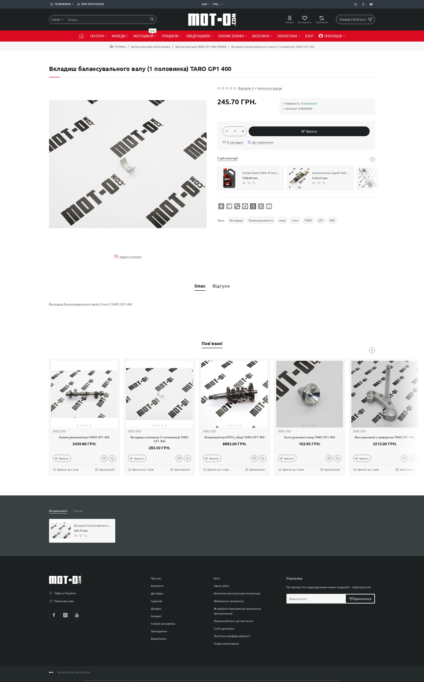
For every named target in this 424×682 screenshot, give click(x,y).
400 (332, 220)
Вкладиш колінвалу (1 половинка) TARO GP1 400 (160, 439)
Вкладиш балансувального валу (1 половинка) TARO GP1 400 (93, 525)
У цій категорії (227, 158)
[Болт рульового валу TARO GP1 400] (309, 394)
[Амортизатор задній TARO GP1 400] (299, 178)
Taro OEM (59, 430)
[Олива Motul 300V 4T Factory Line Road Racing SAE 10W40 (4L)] (229, 178)
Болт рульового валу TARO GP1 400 (309, 437)
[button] (309, 131)
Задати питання (130, 256)
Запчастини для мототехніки (150, 46)
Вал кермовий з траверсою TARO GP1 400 (385, 437)
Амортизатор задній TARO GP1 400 (331, 173)
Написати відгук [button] (269, 88)
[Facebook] (54, 615)
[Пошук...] (152, 19)
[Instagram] (65, 615)
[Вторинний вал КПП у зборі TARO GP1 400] (234, 394)
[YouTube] (77, 615)
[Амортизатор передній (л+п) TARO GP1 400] (369, 178)
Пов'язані (212, 343)
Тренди (78, 511)
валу (282, 220)
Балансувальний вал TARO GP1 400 (84, 437)
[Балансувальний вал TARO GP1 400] (84, 394)
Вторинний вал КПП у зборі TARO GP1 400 (234, 437)
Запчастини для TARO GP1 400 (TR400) (200, 46)
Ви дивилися (58, 511)
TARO (308, 220)
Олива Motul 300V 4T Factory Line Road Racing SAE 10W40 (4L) (261, 173)
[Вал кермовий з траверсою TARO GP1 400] (384, 394)
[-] (226, 131)
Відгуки (221, 286)
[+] (243, 131)
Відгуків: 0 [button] (246, 88)
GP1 (321, 220)
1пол (295, 220)
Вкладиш (236, 220)
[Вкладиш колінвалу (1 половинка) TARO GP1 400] (159, 394)
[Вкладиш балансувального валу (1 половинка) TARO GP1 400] (61, 531)
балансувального (261, 220)
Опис (199, 286)
